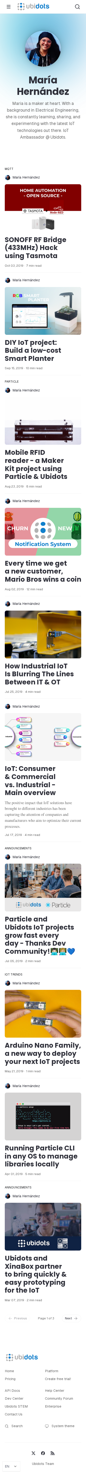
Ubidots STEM (16, 1406)
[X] (33, 1453)
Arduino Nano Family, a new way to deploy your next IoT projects (43, 1053)
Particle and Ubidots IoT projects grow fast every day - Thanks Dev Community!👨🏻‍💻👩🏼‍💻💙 (40, 935)
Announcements (18, 848)
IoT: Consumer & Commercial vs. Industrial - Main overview (30, 780)
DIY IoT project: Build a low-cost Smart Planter (33, 350)
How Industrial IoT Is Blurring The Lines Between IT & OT (39, 674)
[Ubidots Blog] (33, 7)
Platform (51, 1371)
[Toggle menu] (8, 7)
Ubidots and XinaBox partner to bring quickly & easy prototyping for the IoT (36, 1274)
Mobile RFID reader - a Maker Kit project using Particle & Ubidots (36, 464)
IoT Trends (13, 974)
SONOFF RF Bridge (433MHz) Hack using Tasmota (35, 247)
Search (17, 1426)
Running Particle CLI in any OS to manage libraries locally (41, 1156)
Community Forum (59, 1398)
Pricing (10, 1379)
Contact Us (13, 1414)
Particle (12, 381)
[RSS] (52, 1453)
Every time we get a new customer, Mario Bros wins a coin (43, 571)
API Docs (12, 1391)
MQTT (9, 169)
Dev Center (14, 1398)
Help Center (54, 1391)
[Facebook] (43, 1453)
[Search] (77, 7)
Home (9, 1371)
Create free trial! (58, 1379)
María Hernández (26, 177)
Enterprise (53, 1406)
